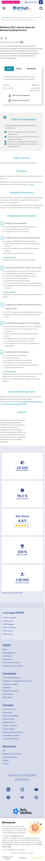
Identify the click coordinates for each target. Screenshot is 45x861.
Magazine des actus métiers (12, 754)
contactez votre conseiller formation (14, 404)
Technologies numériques (19, 17)
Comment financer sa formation (31, 401)
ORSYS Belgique (8, 624)
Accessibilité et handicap (11, 735)
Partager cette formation (20, 100)
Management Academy (10, 691)
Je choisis (22, 858)
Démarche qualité (9, 719)
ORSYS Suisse (7, 631)
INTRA (19, 69)
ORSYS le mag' (8, 634)
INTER (9, 69)
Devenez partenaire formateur (13, 732)
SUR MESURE (31, 69)
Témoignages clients (10, 757)
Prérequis (21, 171)
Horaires (21, 412)
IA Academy (7, 687)
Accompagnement (9, 653)
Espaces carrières (9, 729)
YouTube (6, 764)
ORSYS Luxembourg (9, 627)
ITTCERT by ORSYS (10, 618)
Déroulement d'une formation (13, 666)
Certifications (7, 656)
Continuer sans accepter (7, 858)
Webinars (6, 760)
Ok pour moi (37, 858)
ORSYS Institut (8, 621)
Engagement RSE (8, 722)
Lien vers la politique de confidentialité (13, 849)
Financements (7, 659)
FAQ (4, 750)
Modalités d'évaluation (22, 192)
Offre (4, 649)
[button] (4, 8)
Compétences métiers (10, 684)
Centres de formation (10, 725)
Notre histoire (7, 712)
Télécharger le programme (21, 95)
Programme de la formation (21, 215)
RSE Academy (7, 697)
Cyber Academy (8, 694)
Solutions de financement (22, 391)
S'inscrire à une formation (11, 662)
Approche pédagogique (11, 716)
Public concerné (21, 157)
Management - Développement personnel (17, 681)
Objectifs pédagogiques (23, 119)
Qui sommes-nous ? (9, 709)
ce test (31, 184)
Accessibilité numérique (11, 739)
